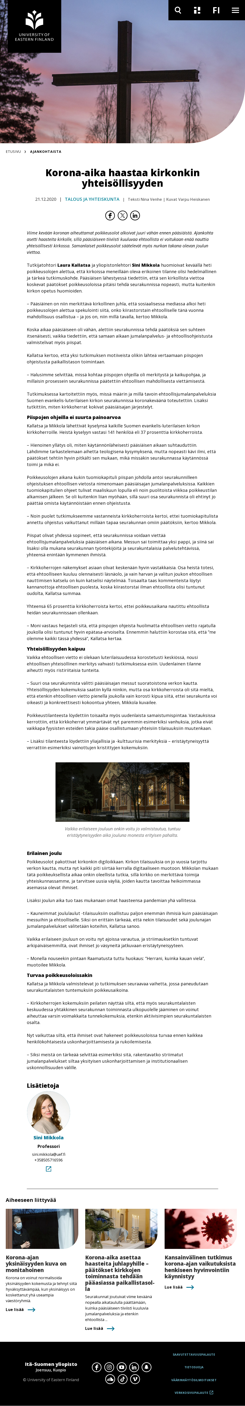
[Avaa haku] (178, 10)
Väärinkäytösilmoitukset (194, 1380)
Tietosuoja (194, 1367)
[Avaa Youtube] (121, 1367)
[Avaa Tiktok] (122, 1379)
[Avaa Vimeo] (135, 1379)
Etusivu (13, 151)
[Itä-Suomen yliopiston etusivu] (34, 26)
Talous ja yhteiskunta (92, 199)
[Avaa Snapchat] (146, 1367)
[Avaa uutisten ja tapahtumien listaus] (197, 10)
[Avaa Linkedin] (134, 1367)
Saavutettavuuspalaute (194, 1355)
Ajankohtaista (45, 151)
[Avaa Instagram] (109, 1367)
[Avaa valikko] (235, 10)
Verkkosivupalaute (191, 1394)
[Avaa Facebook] (96, 1367)
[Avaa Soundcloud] (110, 1379)
